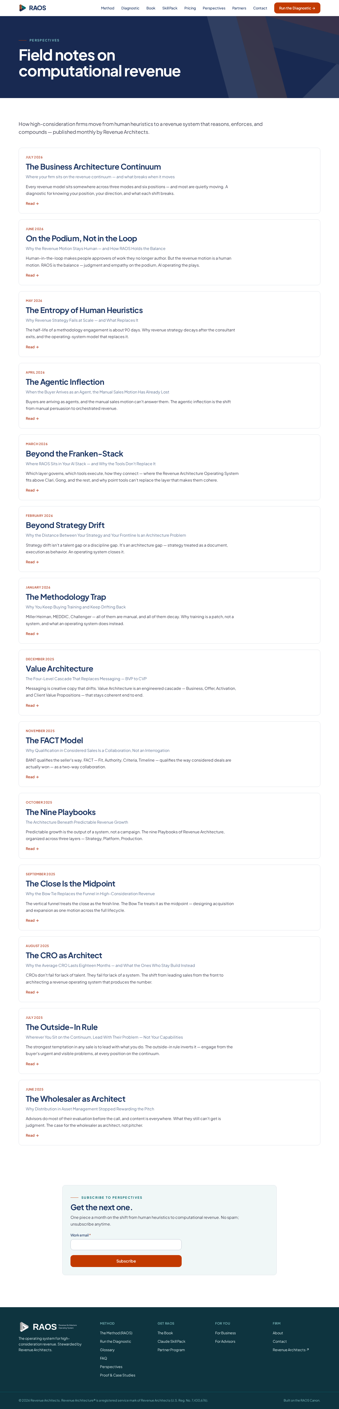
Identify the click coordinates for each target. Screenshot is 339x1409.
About (278, 1333)
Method (107, 8)
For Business (225, 1333)
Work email (80, 1235)
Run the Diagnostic (115, 1341)
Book (150, 8)
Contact (260, 8)
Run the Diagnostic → (297, 8)
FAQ (103, 1358)
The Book (165, 1333)
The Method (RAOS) (116, 1333)
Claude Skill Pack (171, 1341)
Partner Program (171, 1349)
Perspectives (214, 8)
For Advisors (225, 1341)
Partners (239, 8)
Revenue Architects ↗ (291, 1349)
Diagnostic (130, 8)
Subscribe (126, 1261)
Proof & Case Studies (117, 1375)
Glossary (107, 1349)
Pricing (190, 8)
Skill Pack (169, 8)
